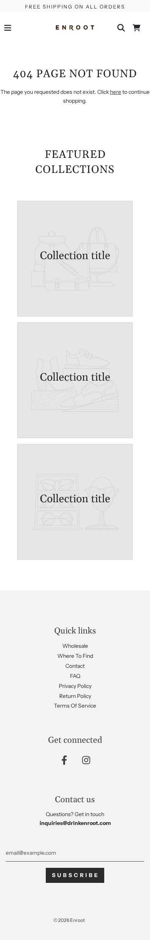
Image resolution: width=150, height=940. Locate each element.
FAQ (75, 675)
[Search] (121, 28)
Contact (75, 665)
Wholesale (75, 645)
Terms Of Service (75, 705)
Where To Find (75, 655)
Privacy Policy (75, 686)
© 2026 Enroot (69, 920)
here (115, 91)
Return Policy (75, 696)
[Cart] (136, 28)
